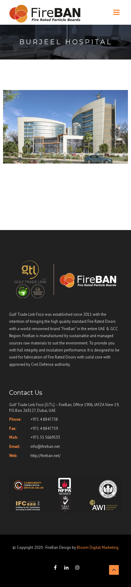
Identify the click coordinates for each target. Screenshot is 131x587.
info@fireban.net (45, 446)
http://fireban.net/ (45, 455)
